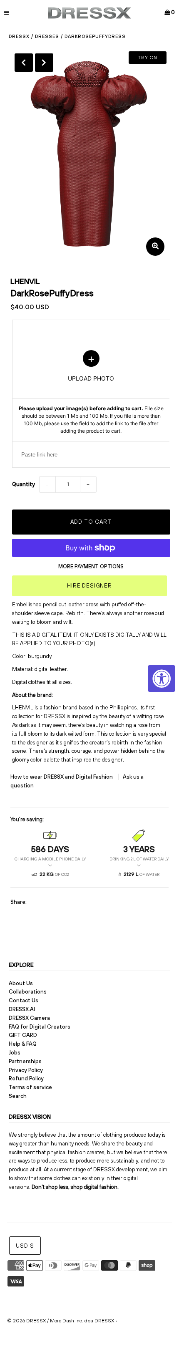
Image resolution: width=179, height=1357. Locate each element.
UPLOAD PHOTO (91, 392)
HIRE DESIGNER (89, 586)
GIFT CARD (23, 1035)
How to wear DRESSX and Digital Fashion (62, 777)
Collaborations (28, 992)
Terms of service (30, 1087)
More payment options (91, 566)
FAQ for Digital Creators (39, 1027)
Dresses (47, 36)
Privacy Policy (26, 1070)
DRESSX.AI (22, 1009)
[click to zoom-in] (155, 246)
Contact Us (23, 1000)
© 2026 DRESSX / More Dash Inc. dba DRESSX (60, 1321)
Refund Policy (26, 1078)
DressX (19, 36)
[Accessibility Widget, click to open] (161, 678)
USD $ (25, 1246)
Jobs (14, 1052)
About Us (21, 983)
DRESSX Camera (29, 1018)
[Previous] (24, 62)
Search (18, 1096)
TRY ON (147, 57)
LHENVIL (25, 281)
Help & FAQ (23, 1044)
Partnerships (25, 1061)
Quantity (23, 484)
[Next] (44, 62)
